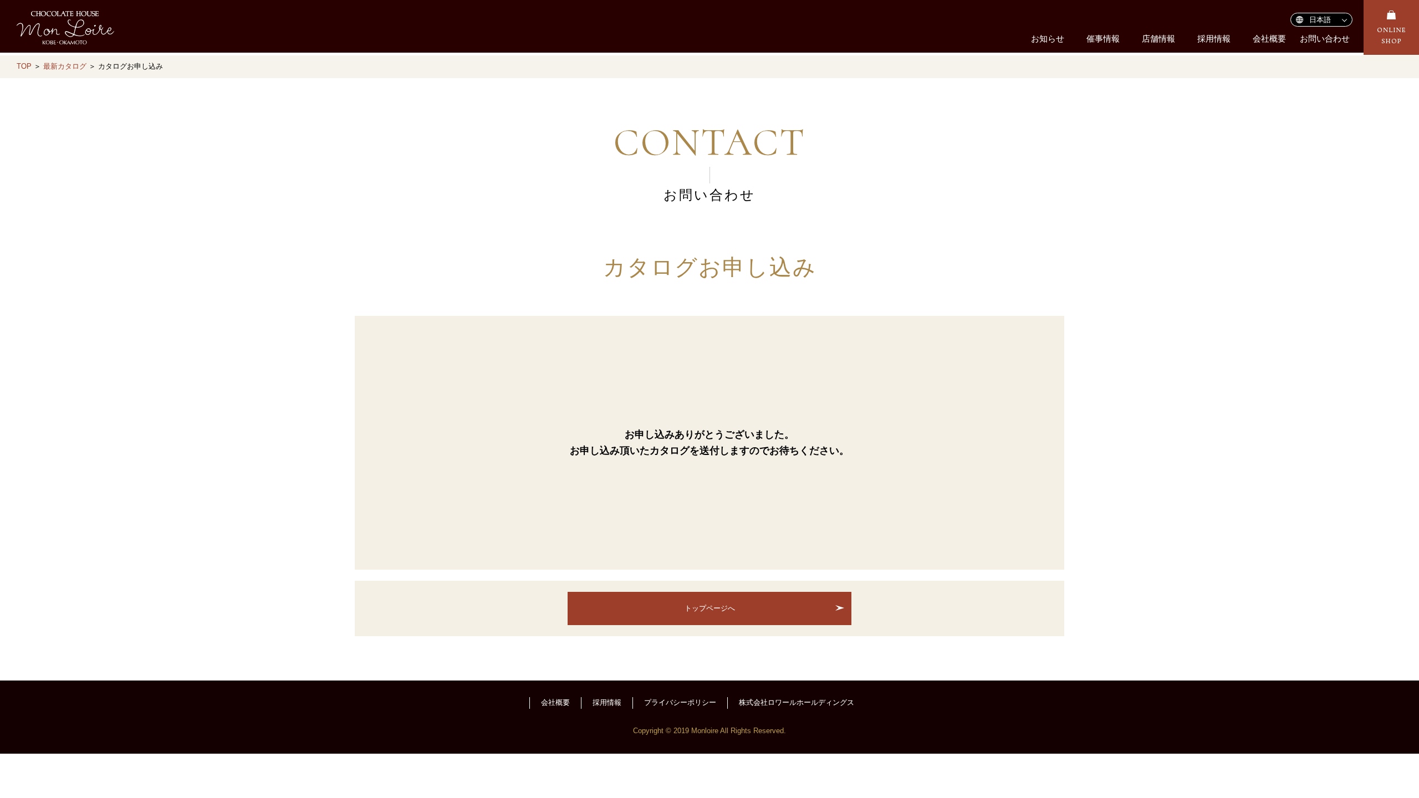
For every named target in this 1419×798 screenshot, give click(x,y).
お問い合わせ (1325, 38)
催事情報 (1103, 38)
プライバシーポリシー (680, 702)
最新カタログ (64, 66)
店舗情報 (1158, 38)
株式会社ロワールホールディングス (796, 702)
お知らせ (1047, 38)
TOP (24, 66)
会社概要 (1269, 38)
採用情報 (1214, 38)
